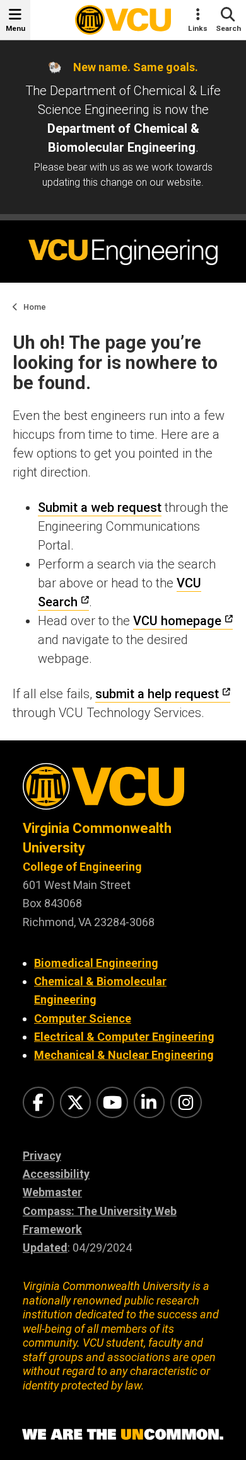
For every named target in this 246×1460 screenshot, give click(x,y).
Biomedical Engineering (96, 963)
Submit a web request (99, 507)
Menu (15, 28)
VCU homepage (177, 620)
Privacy (42, 1155)
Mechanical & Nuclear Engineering (124, 1054)
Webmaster (52, 1192)
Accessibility (56, 1173)
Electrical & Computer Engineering (124, 1036)
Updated (45, 1247)
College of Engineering (82, 866)
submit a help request (157, 693)
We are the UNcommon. (123, 1435)
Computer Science (82, 1018)
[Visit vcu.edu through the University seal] (123, 791)
